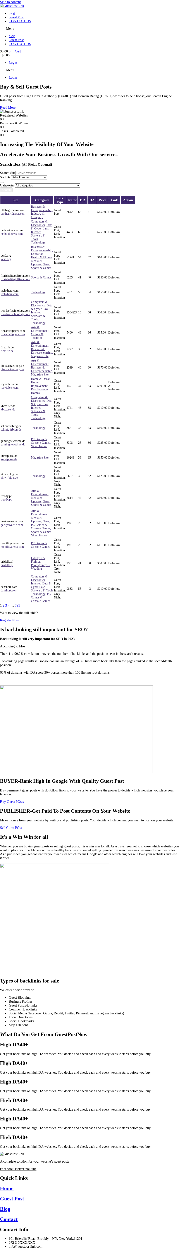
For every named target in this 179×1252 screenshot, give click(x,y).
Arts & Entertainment (39, 329)
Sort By (5, 177)
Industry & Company (38, 215)
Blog (5, 1209)
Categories (7, 185)
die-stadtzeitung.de (12, 369)
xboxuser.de (8, 409)
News (46, 264)
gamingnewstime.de (13, 444)
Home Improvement (39, 384)
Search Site (7, 173)
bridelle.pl (7, 565)
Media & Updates (36, 262)
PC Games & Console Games (40, 441)
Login (13, 62)
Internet (36, 232)
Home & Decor (40, 379)
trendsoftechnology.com (15, 314)
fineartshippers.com (13, 334)
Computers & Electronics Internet (39, 580)
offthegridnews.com (13, 213)
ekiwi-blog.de (9, 477)
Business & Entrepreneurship (41, 208)
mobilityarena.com (12, 546)
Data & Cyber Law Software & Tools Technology (42, 589)
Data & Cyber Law (41, 226)
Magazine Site (39, 356)
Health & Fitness (41, 257)
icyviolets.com (10, 387)
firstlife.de (7, 351)
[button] (89, 29)
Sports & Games (41, 268)
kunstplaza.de (9, 459)
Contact (9, 1219)
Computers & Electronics (39, 223)
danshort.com (9, 590)
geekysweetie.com (12, 525)
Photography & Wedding (40, 566)
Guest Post (16, 17)
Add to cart (127, 212)
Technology (38, 242)
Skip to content (10, 2)
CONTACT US (20, 21)
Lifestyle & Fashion (38, 559)
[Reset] (1, 182)
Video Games (39, 446)
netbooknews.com (12, 233)
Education (37, 254)
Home (7, 1188)
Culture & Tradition (37, 336)
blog (12, 13)
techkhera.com (10, 294)
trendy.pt (6, 499)
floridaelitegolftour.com (15, 279)
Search (6, 189)
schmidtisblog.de (11, 429)
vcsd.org (6, 259)
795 (17, 605)
